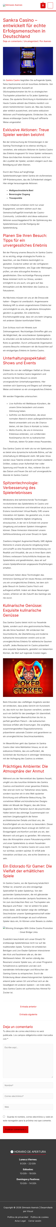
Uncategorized (31, 41)
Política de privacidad (17, 1217)
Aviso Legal (20, 1221)
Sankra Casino (13, 80)
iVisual (30, 1211)
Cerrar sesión (34, 1221)
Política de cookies (40, 1217)
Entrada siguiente (28, 1014)
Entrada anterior (28, 1006)
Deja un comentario (12, 41)
